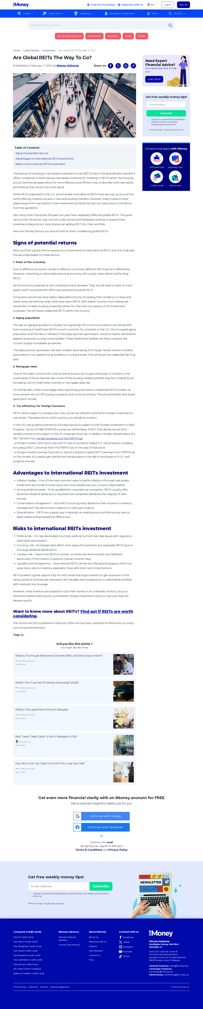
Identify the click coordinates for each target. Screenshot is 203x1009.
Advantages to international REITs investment (45, 158)
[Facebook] (110, 65)
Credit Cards (156, 185)
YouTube (127, 951)
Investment (94, 36)
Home (16, 50)
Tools (154, 13)
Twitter (126, 942)
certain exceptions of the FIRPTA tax (60, 438)
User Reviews (96, 950)
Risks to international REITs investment (40, 164)
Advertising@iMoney (59, 987)
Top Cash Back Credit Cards (27, 959)
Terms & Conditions (88, 849)
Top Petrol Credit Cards (25, 941)
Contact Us (94, 955)
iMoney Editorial (68, 65)
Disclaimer (33, 987)
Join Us (183, 4)
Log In (167, 4)
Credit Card (54, 13)
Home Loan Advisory (69, 944)
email (109, 842)
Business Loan (175, 167)
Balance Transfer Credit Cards (28, 973)
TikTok (126, 956)
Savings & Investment (121, 13)
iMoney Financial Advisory (67, 938)
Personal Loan (157, 167)
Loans (26, 13)
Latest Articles (31, 50)
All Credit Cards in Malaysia (27, 968)
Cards (128, 36)
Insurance (85, 13)
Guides (142, 36)
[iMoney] (21, 5)
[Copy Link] (133, 65)
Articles (178, 13)
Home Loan (175, 185)
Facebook (128, 937)
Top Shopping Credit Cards (27, 946)
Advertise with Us (132, 4)
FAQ (91, 959)
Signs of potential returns (32, 153)
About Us (93, 937)
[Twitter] (118, 65)
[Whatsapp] (125, 65)
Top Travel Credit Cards (25, 950)
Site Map (44, 987)
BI (22, 634)
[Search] (170, 25)
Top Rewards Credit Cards (26, 955)
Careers (93, 946)
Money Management (69, 36)
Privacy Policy (118, 849)
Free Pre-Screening (103, 4)
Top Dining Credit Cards (25, 964)
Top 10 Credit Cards (23, 937)
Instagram (128, 946)
